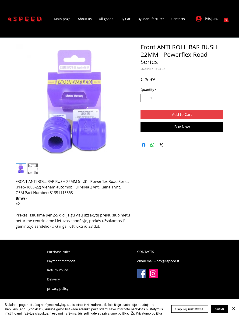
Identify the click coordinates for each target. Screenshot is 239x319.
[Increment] (158, 98)
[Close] (233, 308)
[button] (226, 19)
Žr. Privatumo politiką (146, 313)
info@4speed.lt (167, 261)
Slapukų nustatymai (189, 309)
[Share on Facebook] (143, 145)
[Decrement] (144, 98)
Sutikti (219, 309)
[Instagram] (153, 273)
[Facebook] (141, 273)
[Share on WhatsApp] (152, 145)
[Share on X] (161, 145)
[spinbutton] (151, 98)
